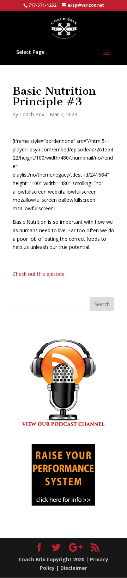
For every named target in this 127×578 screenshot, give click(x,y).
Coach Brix (31, 114)
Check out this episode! (39, 274)
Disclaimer (73, 568)
